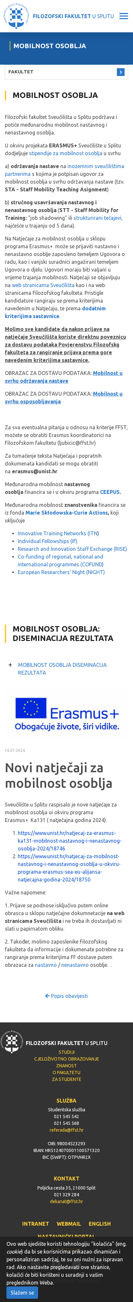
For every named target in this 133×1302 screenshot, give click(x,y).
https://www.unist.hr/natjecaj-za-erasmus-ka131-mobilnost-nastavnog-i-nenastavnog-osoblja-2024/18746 (70, 840)
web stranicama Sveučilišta (43, 285)
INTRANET (35, 1224)
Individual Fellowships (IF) (47, 541)
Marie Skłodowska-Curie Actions (67, 513)
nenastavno (75, 965)
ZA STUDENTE (66, 1079)
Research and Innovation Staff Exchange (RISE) (72, 549)
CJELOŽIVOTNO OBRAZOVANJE (66, 1059)
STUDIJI (67, 1052)
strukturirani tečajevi (97, 218)
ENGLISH (100, 1224)
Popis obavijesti (69, 996)
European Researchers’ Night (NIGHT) (61, 572)
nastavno (46, 965)
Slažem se (22, 1293)
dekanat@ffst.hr (66, 1201)
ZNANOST (66, 1065)
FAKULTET (21, 71)
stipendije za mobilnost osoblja (65, 153)
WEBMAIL (69, 1224)
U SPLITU (73, 16)
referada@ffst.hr (67, 1130)
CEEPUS (110, 492)
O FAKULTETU (66, 1072)
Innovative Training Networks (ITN (57, 533)
